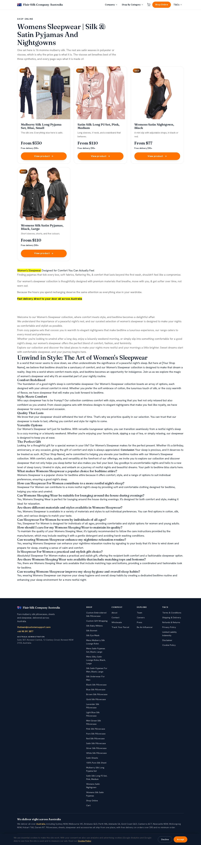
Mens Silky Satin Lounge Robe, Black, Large (96, 660)
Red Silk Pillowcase (95, 738)
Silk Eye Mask (92, 635)
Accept (180, 839)
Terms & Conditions (171, 612)
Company (110, 4)
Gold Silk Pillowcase (96, 699)
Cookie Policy (169, 645)
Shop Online (161, 4)
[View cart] (148, 4)
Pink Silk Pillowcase (95, 729)
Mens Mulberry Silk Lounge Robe (95, 642)
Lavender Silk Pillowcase (92, 706)
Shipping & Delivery (171, 617)
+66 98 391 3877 (25, 631)
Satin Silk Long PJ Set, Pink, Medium (96, 777)
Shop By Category (131, 4)
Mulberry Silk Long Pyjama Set (95, 769)
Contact (115, 617)
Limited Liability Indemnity (169, 634)
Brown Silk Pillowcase (96, 694)
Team (139, 612)
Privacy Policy (169, 627)
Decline (165, 839)
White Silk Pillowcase (96, 753)
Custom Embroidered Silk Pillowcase (96, 614)
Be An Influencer (145, 627)
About (114, 612)
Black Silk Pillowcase (96, 684)
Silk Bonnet (91, 630)
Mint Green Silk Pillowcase (93, 722)
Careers (141, 617)
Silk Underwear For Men (95, 678)
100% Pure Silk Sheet (96, 762)
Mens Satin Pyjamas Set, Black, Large (95, 650)
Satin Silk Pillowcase (96, 743)
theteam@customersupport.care (33, 627)
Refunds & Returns (171, 622)
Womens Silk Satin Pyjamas (95, 794)
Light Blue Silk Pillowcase (93, 714)
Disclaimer (167, 640)
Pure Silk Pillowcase (96, 733)
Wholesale (117, 622)
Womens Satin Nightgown (93, 786)
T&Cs (176, 4)
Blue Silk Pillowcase (95, 689)
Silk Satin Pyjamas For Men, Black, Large (96, 670)
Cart (88, 805)
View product (42, 156)
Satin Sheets (92, 758)
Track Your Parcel (120, 627)
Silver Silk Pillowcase (96, 748)
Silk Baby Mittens (94, 625)
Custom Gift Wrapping (97, 621)
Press (139, 622)
